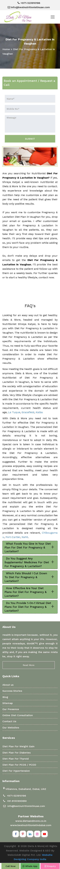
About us (7, 684)
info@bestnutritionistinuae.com (30, 7)
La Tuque (14, 412)
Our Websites (10, 727)
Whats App (30, 866)
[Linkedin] (30, 834)
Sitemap (7, 703)
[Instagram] (37, 834)
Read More (28, 665)
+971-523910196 (30, 2)
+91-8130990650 (17, 801)
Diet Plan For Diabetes (16, 752)
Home (6, 49)
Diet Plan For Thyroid (15, 758)
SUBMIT (30, 138)
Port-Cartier (13, 537)
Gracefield (28, 412)
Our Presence (10, 709)
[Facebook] (15, 834)
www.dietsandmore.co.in (30, 820)
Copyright (10, 846)
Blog (5, 697)
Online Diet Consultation (17, 715)
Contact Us (9, 721)
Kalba (39, 412)
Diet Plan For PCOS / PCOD (19, 764)
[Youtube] (44, 834)
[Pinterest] (23, 834)
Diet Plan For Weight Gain (18, 746)
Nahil (25, 537)
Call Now (11, 866)
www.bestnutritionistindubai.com (30, 825)
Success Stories (12, 690)
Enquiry (51, 866)
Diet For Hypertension (16, 770)
